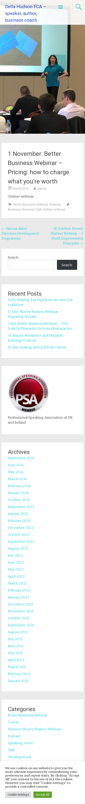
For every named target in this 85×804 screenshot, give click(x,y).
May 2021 (15, 653)
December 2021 (20, 604)
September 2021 (21, 625)
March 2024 (17, 479)
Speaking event (20, 743)
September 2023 (21, 507)
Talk (11, 750)
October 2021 (18, 618)
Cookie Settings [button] (18, 794)
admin (41, 188)
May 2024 (16, 472)
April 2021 (16, 660)
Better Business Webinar (30, 204)
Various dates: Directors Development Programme (20, 233)
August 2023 (18, 514)
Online (48, 209)
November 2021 (21, 611)
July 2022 (15, 555)
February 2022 (19, 590)
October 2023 (18, 500)
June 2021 (16, 646)
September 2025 (21, 458)
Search (13, 257)
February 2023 (19, 521)
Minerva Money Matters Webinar (34, 729)
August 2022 (18, 548)
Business (14, 209)
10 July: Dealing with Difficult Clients (37, 347)
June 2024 (16, 465)
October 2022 (19, 535)
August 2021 (18, 632)
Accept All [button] (42, 794)
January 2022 (18, 597)
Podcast (14, 736)
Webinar (55, 204)
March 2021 (17, 667)
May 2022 (16, 569)
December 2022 (21, 528)
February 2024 (19, 486)
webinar (60, 209)
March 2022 (17, 583)
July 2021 (15, 639)
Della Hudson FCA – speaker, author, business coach (25, 13)
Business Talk (32, 209)
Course (13, 722)
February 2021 (19, 674)
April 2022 (16, 576)
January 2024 (18, 493)
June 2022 (16, 562)
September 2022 (21, 541)
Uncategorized (19, 757)
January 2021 (18, 681)
